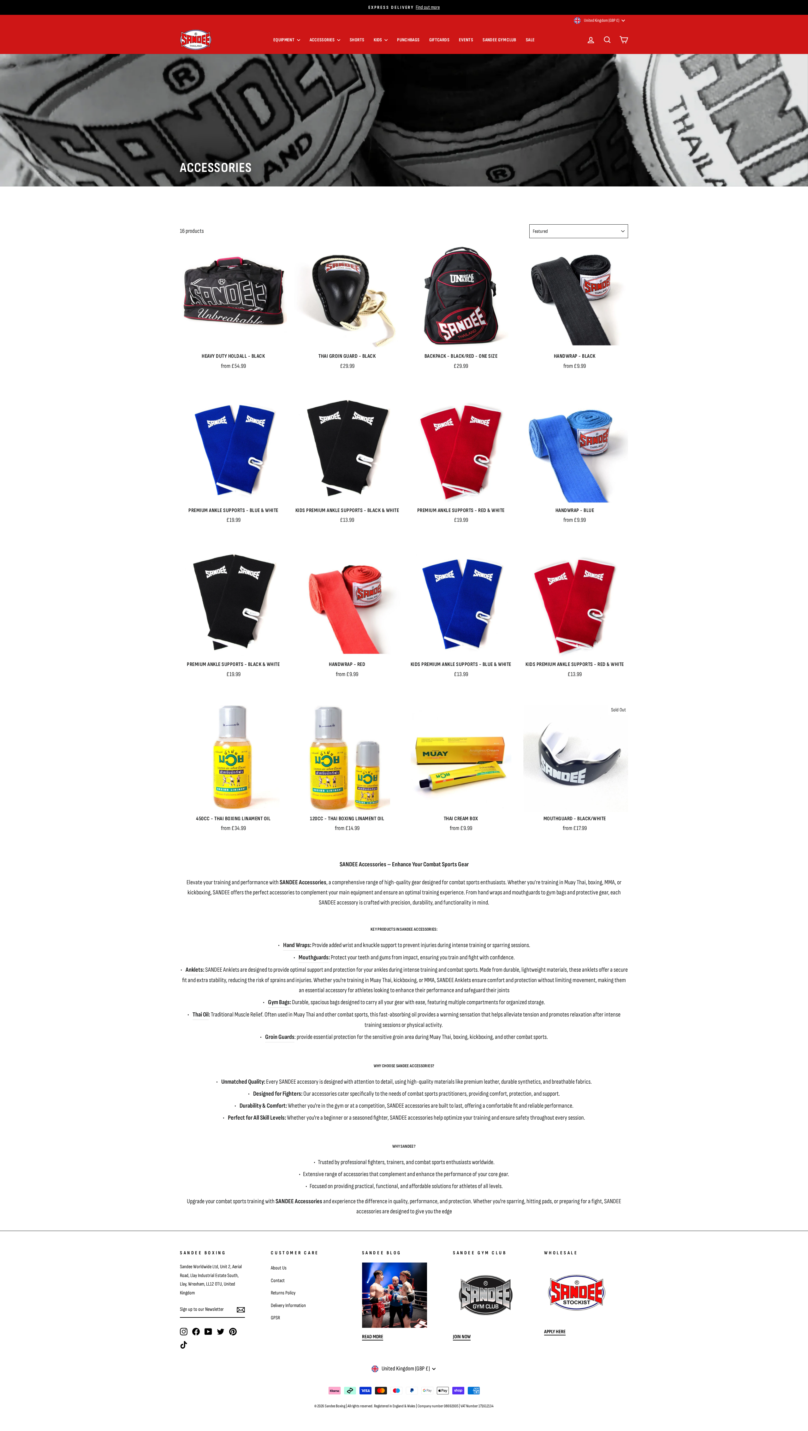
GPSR (275, 1318)
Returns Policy (283, 1293)
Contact (278, 1280)
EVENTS (466, 40)
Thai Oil (201, 1014)
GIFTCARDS (439, 40)
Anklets (194, 970)
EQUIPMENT (284, 40)
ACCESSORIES (323, 40)
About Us (279, 1268)
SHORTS (357, 40)
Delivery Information (288, 1305)
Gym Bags (279, 1002)
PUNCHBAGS (408, 40)
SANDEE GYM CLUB (499, 40)
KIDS (378, 40)
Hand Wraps (296, 945)
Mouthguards (314, 957)
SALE (530, 40)
